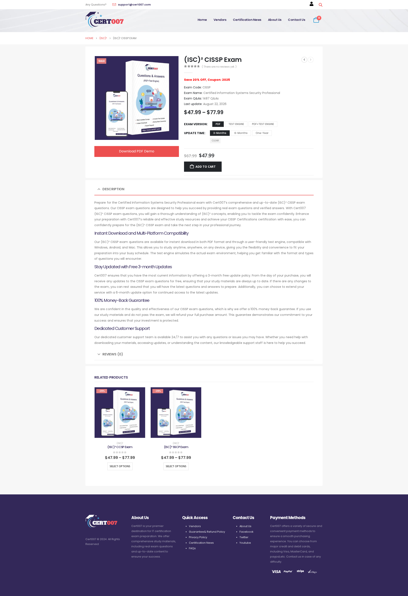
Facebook (246, 532)
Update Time (194, 133)
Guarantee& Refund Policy (207, 532)
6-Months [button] (241, 133)
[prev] (304, 60)
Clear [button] (215, 140)
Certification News (247, 20)
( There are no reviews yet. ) (219, 66)
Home (202, 20)
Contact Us (296, 20)
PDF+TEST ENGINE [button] (263, 124)
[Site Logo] (104, 20)
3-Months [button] (219, 133)
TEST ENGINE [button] (236, 124)
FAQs (192, 548)
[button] (320, 5)
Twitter (243, 537)
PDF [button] (218, 124)
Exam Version (195, 124)
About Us (275, 20)
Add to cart (206, 167)
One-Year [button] (262, 133)
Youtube (245, 543)
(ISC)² (120, 443)
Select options (120, 466)
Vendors (220, 20)
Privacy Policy (198, 537)
